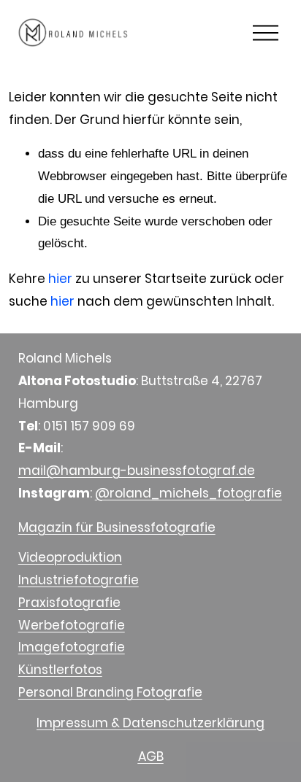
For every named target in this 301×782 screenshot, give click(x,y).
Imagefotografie (71, 647)
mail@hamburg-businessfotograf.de (136, 470)
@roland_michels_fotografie (188, 493)
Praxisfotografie (69, 602)
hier (60, 278)
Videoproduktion (70, 557)
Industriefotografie (78, 580)
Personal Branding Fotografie (110, 692)
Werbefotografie (71, 625)
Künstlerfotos (60, 669)
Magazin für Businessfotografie (117, 527)
